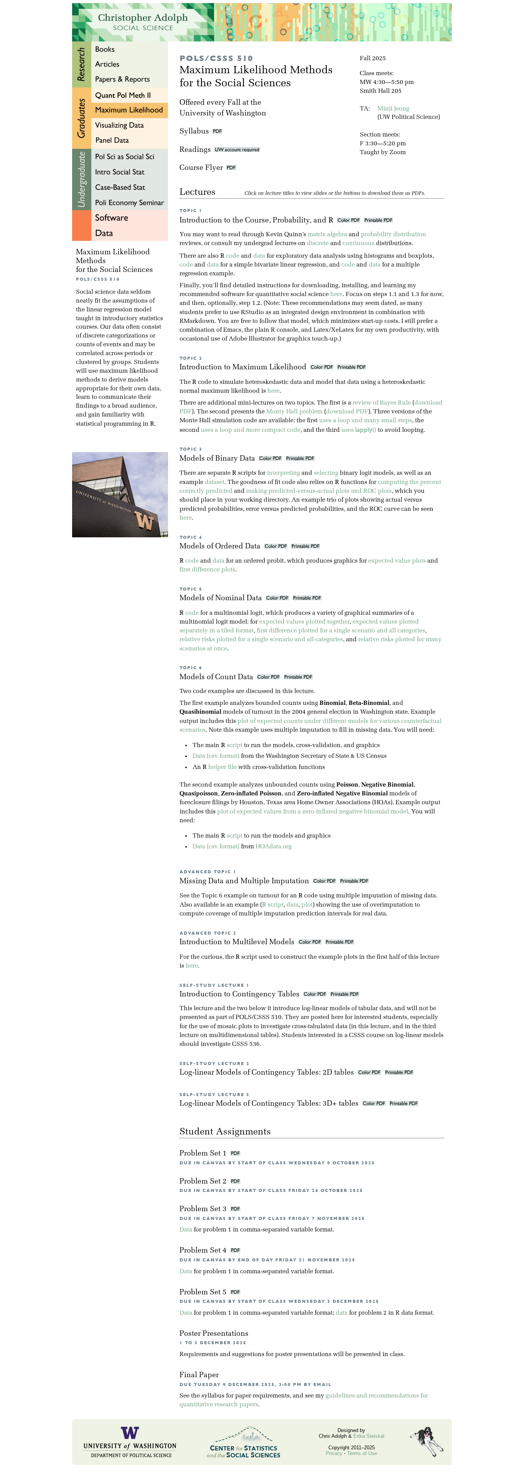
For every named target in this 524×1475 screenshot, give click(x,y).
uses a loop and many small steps (365, 421)
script (234, 745)
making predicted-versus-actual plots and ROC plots (319, 491)
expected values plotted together (304, 622)
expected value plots (397, 561)
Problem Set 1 (204, 1153)
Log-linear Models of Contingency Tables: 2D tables (268, 1073)
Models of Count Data (217, 677)
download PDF (347, 412)
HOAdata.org (273, 847)
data (259, 256)
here (336, 294)
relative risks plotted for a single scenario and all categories (261, 640)
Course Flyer (203, 168)
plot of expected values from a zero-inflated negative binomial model (312, 812)
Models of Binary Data (218, 459)
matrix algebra (327, 235)
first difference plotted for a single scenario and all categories (341, 631)
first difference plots (207, 570)
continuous (358, 243)
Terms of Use (362, 1453)
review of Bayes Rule (382, 403)
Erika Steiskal (368, 1436)
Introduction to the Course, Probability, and (256, 220)
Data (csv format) (216, 756)
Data (186, 1230)
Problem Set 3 (204, 1209)
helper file (222, 767)
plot (307, 905)
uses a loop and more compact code (250, 430)
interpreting (283, 473)
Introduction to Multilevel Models (238, 942)
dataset (214, 482)
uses (358, 430)
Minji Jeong (393, 109)
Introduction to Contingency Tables (241, 994)
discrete (318, 243)
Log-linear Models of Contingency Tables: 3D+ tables (270, 1104)
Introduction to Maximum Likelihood (244, 367)
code (232, 256)
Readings (197, 150)
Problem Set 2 (204, 1181)
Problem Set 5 (204, 1292)
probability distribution (393, 235)
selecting (326, 473)
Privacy (334, 1453)
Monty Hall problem (294, 412)
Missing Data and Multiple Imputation (245, 881)
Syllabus (194, 131)
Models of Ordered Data (221, 546)
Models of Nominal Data (222, 598)
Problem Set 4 (204, 1250)
